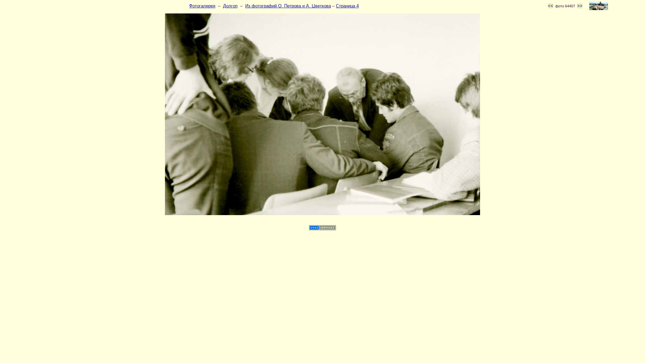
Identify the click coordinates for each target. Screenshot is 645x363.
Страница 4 (347, 5)
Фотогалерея (202, 5)
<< (550, 5)
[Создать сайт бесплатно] (322, 228)
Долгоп (230, 5)
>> (580, 5)
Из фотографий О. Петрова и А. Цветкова (288, 5)
